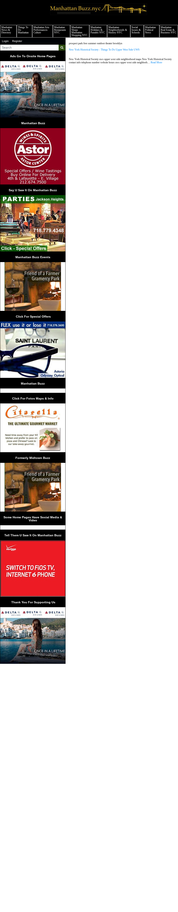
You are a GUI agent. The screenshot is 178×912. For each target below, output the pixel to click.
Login (5, 41)
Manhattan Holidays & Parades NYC (98, 30)
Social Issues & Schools (136, 30)
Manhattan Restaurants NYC (60, 30)
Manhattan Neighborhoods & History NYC (117, 30)
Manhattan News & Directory (6, 30)
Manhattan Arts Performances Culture (41, 30)
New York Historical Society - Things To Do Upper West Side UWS (104, 49)
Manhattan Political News (150, 30)
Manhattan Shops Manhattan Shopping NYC (79, 31)
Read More (156, 62)
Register (17, 41)
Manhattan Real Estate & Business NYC (168, 30)
